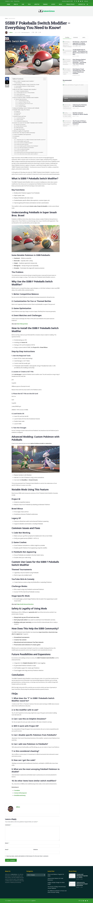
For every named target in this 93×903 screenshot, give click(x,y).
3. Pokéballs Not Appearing (22, 121)
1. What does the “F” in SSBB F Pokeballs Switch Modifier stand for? (30, 139)
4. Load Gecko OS (21, 105)
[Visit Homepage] (46, 11)
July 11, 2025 (17, 32)
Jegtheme (34, 900)
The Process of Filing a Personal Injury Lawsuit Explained (80, 122)
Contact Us (7, 1)
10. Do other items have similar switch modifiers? (27, 154)
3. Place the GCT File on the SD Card (25, 103)
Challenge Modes (19, 127)
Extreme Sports (12, 18)
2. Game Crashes (19, 119)
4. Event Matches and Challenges (23, 95)
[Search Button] (87, 4)
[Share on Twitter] (7, 82)
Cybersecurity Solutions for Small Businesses (80, 105)
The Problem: (19, 87)
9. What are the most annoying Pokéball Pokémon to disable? (29, 152)
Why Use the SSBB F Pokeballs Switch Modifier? (24, 89)
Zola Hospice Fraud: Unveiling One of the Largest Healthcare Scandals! (79, 71)
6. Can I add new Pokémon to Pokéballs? (25, 147)
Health (16, 4)
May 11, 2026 (76, 108)
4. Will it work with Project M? (22, 144)
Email (7, 849)
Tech (29, 4)
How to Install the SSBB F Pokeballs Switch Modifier (26, 97)
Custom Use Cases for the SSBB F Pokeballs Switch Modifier (28, 122)
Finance (45, 4)
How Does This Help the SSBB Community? (24, 132)
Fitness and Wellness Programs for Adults (82, 876)
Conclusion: (16, 136)
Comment (8, 825)
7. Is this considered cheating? (22, 149)
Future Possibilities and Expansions (22, 134)
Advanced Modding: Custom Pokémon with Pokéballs (26, 108)
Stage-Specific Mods (20, 129)
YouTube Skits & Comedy (21, 126)
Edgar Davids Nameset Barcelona (25, 604)
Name (7, 843)
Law (23, 4)
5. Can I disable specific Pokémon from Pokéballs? (27, 146)
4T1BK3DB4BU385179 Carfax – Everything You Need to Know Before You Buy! (80, 52)
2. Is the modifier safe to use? (22, 141)
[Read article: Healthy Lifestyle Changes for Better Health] (67, 115)
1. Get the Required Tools (23, 100)
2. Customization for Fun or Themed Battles (25, 92)
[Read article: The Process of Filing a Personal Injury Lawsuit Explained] (67, 123)
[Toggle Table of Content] (43, 79)
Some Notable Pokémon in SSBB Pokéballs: (25, 86)
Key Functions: (19, 82)
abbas (11, 32)
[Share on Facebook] (7, 78)
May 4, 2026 (75, 125)
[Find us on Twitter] (76, 1)
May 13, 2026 (67, 100)
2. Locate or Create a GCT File (24, 102)
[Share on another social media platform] (7, 85)
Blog (60, 4)
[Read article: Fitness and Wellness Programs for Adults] (75, 93)
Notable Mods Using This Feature (21, 109)
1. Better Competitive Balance (22, 91)
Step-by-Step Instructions (21, 99)
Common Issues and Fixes (19, 116)
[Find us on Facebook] (74, 1)
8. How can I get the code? (21, 150)
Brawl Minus (18, 113)
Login (86, 1)
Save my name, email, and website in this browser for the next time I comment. (28, 856)
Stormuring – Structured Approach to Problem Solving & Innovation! (80, 43)
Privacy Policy (16, 1)
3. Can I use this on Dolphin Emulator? (24, 142)
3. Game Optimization (20, 94)
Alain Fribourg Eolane (22, 323)
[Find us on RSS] (82, 1)
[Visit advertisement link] (32, 801)
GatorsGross (14, 874)
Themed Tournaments (21, 124)
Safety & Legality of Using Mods (21, 131)
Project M (18, 111)
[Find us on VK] (80, 1)
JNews (9, 900)
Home (11, 1)
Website (35, 849)
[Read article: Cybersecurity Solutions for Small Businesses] (67, 107)
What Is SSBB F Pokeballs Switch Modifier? (23, 81)
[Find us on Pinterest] (78, 1)
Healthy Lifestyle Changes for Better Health (80, 113)
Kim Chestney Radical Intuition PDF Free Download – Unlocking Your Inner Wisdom (79, 62)
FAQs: (15, 138)
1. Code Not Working (20, 118)
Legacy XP (18, 114)
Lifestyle (36, 4)
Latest (53, 4)
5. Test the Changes (22, 106)
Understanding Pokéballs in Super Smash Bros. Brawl (26, 84)
